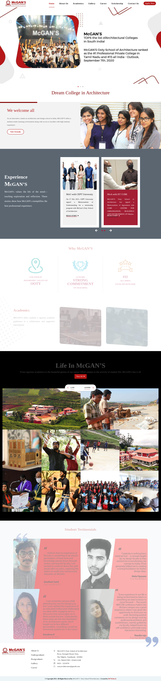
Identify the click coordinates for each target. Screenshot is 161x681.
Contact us (133, 4)
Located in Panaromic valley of (36, 279)
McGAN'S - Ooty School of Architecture (86, 679)
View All (79, 376)
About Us (63, 4)
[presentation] (96, 230)
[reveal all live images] (68, 388)
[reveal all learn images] (93, 388)
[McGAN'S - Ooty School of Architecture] (15, 3)
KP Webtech (112, 679)
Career (103, 4)
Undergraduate (80, 320)
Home (51, 4)
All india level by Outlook (125, 279)
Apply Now (150, 3)
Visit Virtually (15, 132)
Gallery (91, 4)
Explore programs (80, 331)
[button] (78, 86)
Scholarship (117, 4)
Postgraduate (127, 320)
